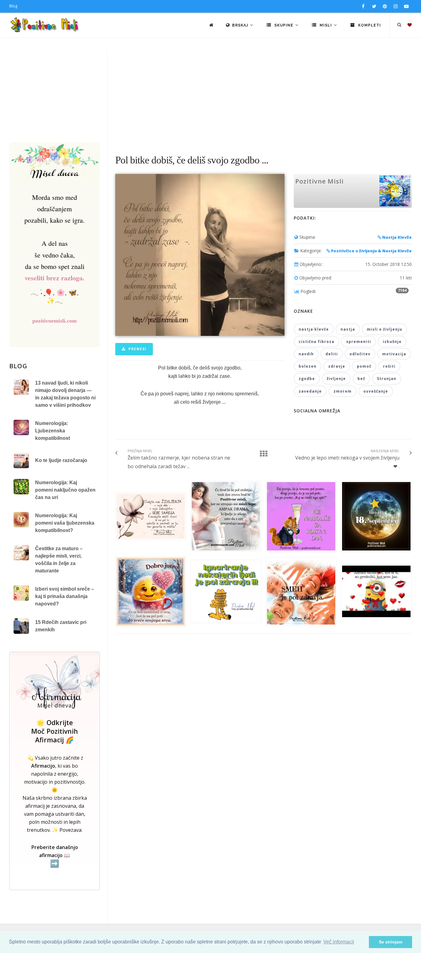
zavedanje (310, 391)
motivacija (394, 354)
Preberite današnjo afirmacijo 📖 (54, 856)
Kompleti (369, 25)
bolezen (308, 366)
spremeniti (358, 341)
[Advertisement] (210, 96)
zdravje (336, 366)
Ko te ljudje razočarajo (61, 460)
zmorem (342, 391)
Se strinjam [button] (390, 941)
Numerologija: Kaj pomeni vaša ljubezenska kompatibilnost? (64, 523)
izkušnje (392, 341)
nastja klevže (314, 329)
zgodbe (307, 378)
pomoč (364, 366)
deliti (331, 354)
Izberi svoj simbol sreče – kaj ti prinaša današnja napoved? (64, 596)
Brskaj (240, 25)
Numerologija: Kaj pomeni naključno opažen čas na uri (65, 490)
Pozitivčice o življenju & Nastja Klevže (371, 251)
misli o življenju (384, 329)
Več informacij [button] (338, 941)
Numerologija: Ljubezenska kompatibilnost (52, 431)
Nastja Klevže (396, 237)
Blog (13, 6)
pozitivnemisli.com (54, 321)
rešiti (389, 366)
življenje (336, 378)
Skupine (284, 25)
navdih (306, 354)
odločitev (359, 354)
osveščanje (375, 391)
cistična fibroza (316, 341)
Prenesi (136, 349)
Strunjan (386, 378)
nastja (348, 329)
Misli (325, 25)
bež (361, 378)
